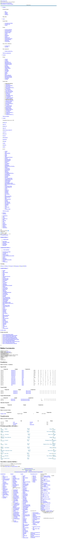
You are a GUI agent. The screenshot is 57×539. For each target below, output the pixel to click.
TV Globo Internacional (7, 292)
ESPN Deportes (8, 160)
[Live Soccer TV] (3, 0)
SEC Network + (8, 203)
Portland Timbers (9, 108)
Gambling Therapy (49, 510)
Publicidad (34, 515)
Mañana (6, 12)
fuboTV (6, 167)
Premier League (7, 32)
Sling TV (34, 475)
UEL (3, 216)
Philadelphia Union (9, 95)
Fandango (6, 191)
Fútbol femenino (36, 512)
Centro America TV (8, 187)
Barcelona (6, 66)
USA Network (7, 169)
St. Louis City (15, 511)
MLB (34, 529)
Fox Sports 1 (7, 161)
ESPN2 (6, 158)
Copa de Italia (7, 41)
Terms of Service (15, 466)
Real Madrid (7, 67)
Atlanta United (16, 504)
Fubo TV (34, 476)
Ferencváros (13, 378)
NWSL (6, 25)
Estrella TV (7, 190)
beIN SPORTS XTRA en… (25, 512)
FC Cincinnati (8, 89)
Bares (34, 520)
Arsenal (6, 59)
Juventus (6, 69)
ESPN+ (6, 162)
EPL (3, 221)
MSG (6, 198)
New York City (16, 495)
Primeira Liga (7, 37)
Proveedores (35, 519)
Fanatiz (6, 151)
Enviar (12, 463)
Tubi (6, 206)
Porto (6, 74)
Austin (15, 520)
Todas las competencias (7, 53)
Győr (14, 422)
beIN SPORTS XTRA (9, 183)
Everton (6, 65)
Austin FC (8, 113)
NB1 (22, 378)
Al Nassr (6, 79)
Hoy (5, 11)
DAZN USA (7, 170)
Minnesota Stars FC (9, 109)
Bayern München (8, 75)
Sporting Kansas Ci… (10, 114)
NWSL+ (6, 200)
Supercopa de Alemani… (5, 490)
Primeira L (4, 226)
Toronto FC (8, 93)
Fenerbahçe (7, 78)
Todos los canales (6, 210)
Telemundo (7, 172)
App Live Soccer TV (36, 513)
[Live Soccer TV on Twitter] (46, 507)
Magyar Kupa (28, 390)
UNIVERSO (7, 174)
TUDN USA (7, 168)
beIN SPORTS (7, 153)
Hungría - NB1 (3, 413)
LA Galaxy (8, 111)
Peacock (6, 177)
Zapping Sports (5, 328)
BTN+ (6, 185)
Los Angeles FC (8, 102)
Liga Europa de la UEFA (7, 259)
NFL (36, 528)
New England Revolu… (10, 87)
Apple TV (7, 164)
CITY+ (6, 188)
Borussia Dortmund (8, 76)
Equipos (4, 54)
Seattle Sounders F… (10, 112)
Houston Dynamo (9, 101)
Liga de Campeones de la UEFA (8, 255)
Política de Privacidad (36, 516)
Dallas (14, 510)
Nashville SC (8, 84)
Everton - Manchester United (44, 501)
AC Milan (6, 71)
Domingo (6, 14)
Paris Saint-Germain (8, 77)
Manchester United (8, 63)
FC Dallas (7, 104)
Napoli (6, 72)
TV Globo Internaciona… (9, 173)
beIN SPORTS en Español (7, 285)
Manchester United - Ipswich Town (45, 489)
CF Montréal (8, 96)
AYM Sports (7, 182)
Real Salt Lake (8, 107)
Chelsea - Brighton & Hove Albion (45, 485)
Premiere (6, 201)
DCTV (6, 189)
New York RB (15, 496)
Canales (4, 118)
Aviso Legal (35, 517)
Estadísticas (2, 357)
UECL (4, 217)
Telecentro (7, 204)
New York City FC (9, 90)
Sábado (6, 13)
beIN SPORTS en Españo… (10, 166)
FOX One (6, 193)
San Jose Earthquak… (9, 103)
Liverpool (6, 61)
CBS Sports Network (8, 157)
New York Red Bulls (9, 91)
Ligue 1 (6, 36)
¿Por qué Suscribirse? (17, 463)
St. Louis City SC (9, 105)
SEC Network (7, 202)
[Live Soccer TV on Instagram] (46, 509)
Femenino (4, 213)
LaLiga (6, 33)
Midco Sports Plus (8, 196)
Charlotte (15, 493)
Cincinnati (15, 494)
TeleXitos (6, 205)
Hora (6, 232)
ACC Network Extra (8, 178)
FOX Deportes (7, 175)
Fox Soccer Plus (8, 159)
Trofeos (1, 358)
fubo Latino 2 (7, 194)
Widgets (34, 514)
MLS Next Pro (7, 197)
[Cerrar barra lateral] (0, 345)
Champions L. (5, 215)
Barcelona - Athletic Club (44, 479)
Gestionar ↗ (6, 237)
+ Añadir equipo (5, 239)
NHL (38, 528)
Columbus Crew (17, 503)
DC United (8, 94)
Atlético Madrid (7, 68)
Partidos (4, 7)
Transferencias (3, 359)
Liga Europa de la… (8, 30)
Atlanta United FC (9, 98)
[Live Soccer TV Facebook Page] (46, 505)
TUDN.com (5, 326)
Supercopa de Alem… (9, 38)
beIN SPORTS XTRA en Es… (8, 303)
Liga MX (6, 46)
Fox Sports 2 (7, 163)
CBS (6, 154)
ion (5, 195)
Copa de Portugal (8, 39)
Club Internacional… (9, 85)
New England (15, 492)
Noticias (4, 212)
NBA (34, 528)
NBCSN (6, 171)
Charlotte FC (8, 88)
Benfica (6, 73)
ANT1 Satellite (7, 181)
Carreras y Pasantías (36, 518)
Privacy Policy (7, 466)
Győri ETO (13, 376)
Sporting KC (16, 521)
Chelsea (6, 60)
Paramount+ (7, 165)
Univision (6, 176)
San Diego (15, 516)
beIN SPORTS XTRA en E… (10, 184)
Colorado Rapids (9, 106)
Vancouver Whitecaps (15, 506)
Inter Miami (15, 490)
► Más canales (3, 330)
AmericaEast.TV (8, 180)
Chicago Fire (8, 86)
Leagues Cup (7, 45)
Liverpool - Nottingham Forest (44, 483)
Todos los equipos (6, 116)
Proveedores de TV (34, 473)
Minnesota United (17, 515)
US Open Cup (7, 24)
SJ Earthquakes (16, 509)
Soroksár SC (8, 351)
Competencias (3, 247)
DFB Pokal (7, 40)
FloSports (6, 192)
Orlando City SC (9, 92)
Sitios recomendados (36, 521)
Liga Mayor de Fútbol (9, 23)
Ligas (4, 18)
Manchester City (8, 62)
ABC (6, 152)
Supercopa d (5, 227)
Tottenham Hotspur (8, 64)
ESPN (6, 155)
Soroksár (31, 422)
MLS (4, 219)
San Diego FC (8, 110)
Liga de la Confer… (8, 31)
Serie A (6, 34)
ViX (3, 327)
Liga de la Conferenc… (5, 482)
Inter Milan (7, 70)
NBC (6, 156)
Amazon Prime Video (9, 179)
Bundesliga (7, 35)
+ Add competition (6, 249)
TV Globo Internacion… (25, 499)
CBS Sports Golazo (8, 186)
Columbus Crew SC (9, 97)
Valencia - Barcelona (46, 502)
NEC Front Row (8, 199)
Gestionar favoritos (4, 234)
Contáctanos (35, 524)
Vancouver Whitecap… (10, 100)
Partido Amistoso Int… (9, 51)
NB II (23, 370)
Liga (2, 232)
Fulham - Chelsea (47, 475)
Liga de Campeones (8, 29)
